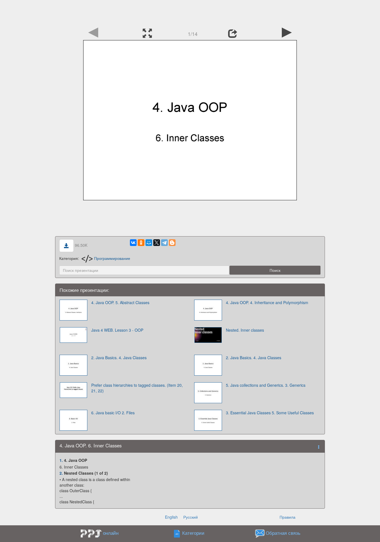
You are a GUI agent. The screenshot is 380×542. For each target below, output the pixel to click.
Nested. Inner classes (245, 330)
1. (61, 460)
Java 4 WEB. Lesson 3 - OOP (117, 330)
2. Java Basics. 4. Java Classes (119, 357)
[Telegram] (164, 242)
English (171, 517)
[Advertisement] (190, 12)
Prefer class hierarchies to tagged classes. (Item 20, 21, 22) (137, 387)
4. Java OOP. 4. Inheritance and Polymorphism (267, 302)
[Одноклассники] (141, 242)
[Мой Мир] (148, 242)
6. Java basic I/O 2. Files (113, 412)
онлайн (111, 532)
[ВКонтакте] (133, 242)
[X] (156, 242)
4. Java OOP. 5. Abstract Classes (120, 302)
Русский (190, 517)
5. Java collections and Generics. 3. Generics (265, 385)
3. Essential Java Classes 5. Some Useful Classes (270, 412)
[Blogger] (172, 242)
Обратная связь (283, 533)
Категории (193, 533)
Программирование (112, 258)
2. (61, 473)
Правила (287, 517)
